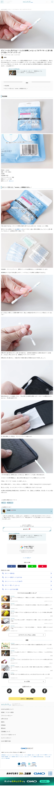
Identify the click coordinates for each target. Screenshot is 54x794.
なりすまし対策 (47, 756)
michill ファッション (49, 677)
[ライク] (52, 1)
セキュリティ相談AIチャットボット (46, 754)
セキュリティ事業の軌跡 (5, 758)
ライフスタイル (16, 9)
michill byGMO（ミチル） (6, 9)
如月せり (51, 663)
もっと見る (27, 681)
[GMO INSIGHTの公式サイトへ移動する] (27, 747)
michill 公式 (49, 648)
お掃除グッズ (19, 229)
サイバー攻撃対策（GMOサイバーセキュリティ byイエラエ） (19, 756)
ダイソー (11, 181)
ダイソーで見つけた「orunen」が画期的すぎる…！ (16, 88)
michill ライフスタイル (48, 601)
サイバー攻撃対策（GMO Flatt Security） (37, 756)
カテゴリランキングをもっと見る (27, 635)
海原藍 (5, 57)
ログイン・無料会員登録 (27, 698)
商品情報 (7, 85)
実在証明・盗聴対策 (4, 756)
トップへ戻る (26, 557)
